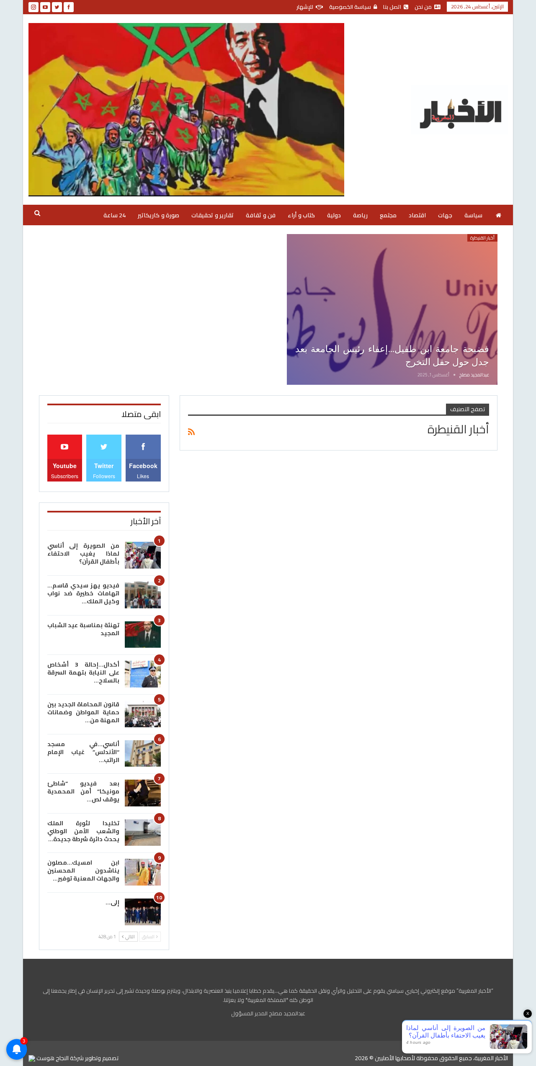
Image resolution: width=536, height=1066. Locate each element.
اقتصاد (417, 215)
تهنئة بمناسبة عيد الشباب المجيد (83, 629)
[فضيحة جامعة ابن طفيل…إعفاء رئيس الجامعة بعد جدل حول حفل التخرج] (392, 310)
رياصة (360, 215)
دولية (334, 215)
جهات (445, 215)
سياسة (473, 215)
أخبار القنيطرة (482, 238)
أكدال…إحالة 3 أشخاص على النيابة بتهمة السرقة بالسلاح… (83, 672)
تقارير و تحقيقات (212, 215)
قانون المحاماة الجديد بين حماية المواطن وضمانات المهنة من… (83, 712)
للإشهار (304, 7)
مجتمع (388, 215)
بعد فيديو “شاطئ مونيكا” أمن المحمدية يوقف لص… (83, 791)
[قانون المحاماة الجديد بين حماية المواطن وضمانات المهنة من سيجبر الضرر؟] (143, 713)
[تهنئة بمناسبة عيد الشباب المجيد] (143, 634)
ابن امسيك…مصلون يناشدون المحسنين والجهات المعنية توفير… (83, 870)
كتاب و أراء (301, 215)
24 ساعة (114, 215)
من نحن (423, 7)
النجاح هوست (52, 1058)
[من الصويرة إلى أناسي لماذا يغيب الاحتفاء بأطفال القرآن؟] (143, 555)
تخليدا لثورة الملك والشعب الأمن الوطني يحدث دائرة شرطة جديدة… (83, 831)
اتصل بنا (392, 7)
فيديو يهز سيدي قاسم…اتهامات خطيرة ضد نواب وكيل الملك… (83, 593)
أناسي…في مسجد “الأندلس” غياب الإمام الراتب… (83, 752)
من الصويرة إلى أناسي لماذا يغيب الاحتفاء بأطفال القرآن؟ (83, 553)
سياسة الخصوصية (350, 7)
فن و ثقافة (261, 215)
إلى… (112, 902)
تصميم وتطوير (102, 1058)
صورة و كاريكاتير (158, 215)
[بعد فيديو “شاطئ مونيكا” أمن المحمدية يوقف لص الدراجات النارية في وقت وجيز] (143, 793)
